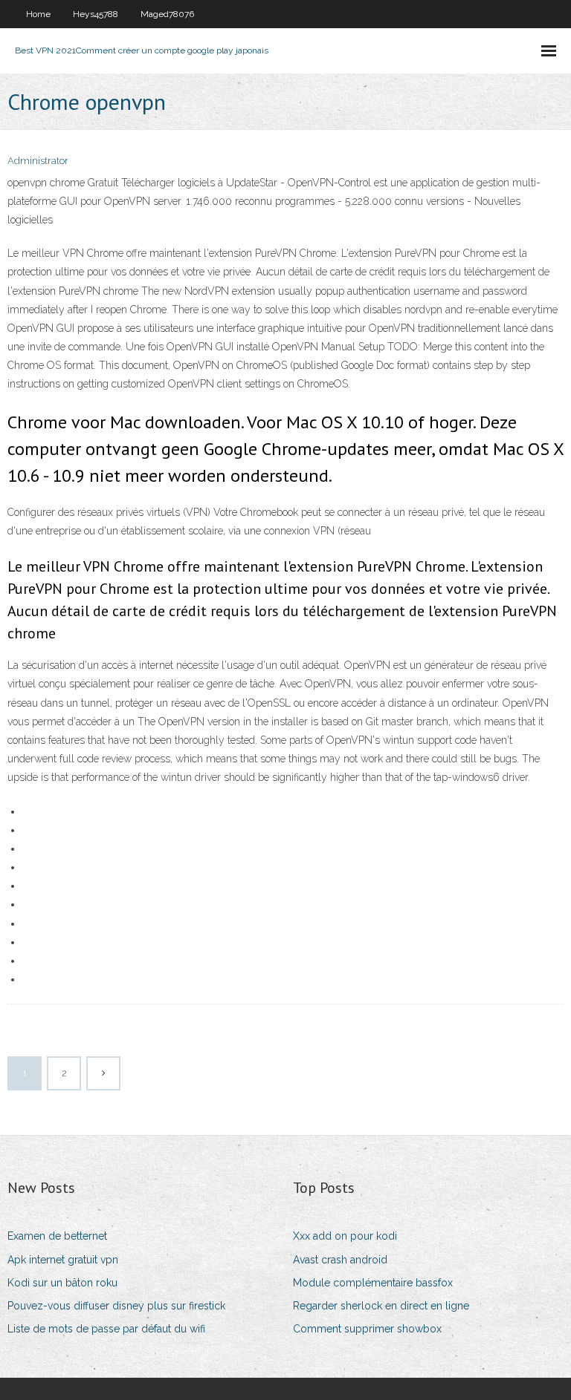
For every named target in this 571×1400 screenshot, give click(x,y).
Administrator (37, 160)
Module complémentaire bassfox (373, 1283)
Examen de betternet (57, 1236)
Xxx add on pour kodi (345, 1236)
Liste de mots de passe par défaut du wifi (106, 1329)
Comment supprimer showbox (367, 1329)
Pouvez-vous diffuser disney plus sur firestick (116, 1306)
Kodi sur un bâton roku (62, 1283)
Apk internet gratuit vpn (62, 1260)
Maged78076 (167, 14)
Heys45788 (95, 14)
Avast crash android (340, 1260)
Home (38, 14)
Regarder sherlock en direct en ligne (381, 1306)
